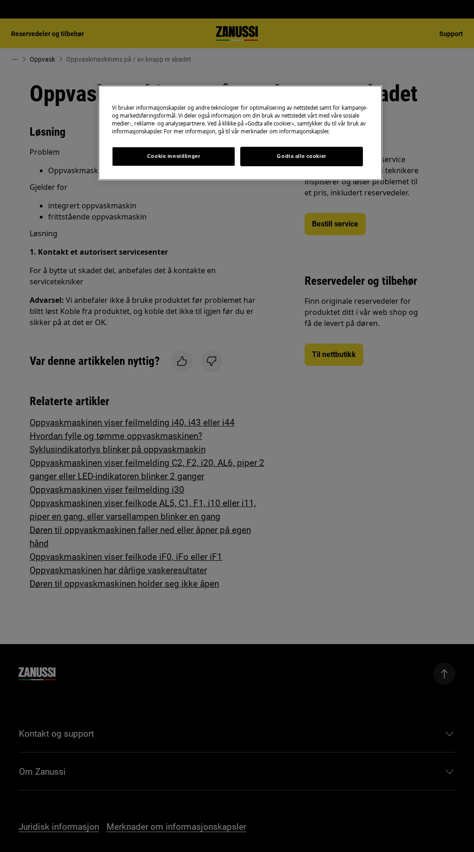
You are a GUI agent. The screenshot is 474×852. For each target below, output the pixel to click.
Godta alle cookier (301, 156)
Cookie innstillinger (173, 156)
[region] (240, 133)
